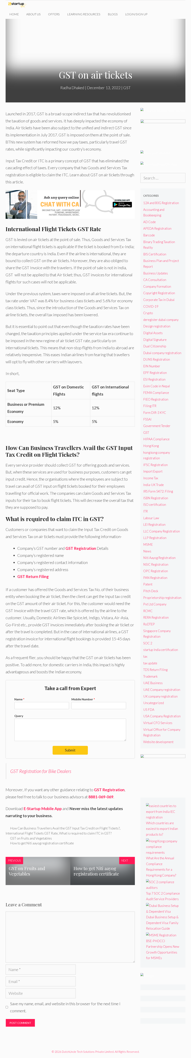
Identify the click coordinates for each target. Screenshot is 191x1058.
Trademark (150, 676)
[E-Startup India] (18, 5)
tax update (150, 663)
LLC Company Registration (161, 531)
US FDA (148, 710)
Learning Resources (83, 14)
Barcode (149, 235)
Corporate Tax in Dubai (159, 300)
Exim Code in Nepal (156, 386)
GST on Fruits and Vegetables (31, 838)
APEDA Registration (157, 228)
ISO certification (154, 505)
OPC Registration (155, 571)
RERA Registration (156, 617)
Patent (147, 584)
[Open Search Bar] (157, 14)
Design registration (156, 326)
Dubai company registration (162, 353)
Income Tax (150, 478)
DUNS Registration (156, 359)
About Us (33, 14)
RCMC (148, 611)
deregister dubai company (161, 320)
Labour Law (151, 518)
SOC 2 (147, 643)
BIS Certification (154, 254)
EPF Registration (155, 373)
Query (18, 716)
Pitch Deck (150, 591)
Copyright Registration (159, 293)
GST (127, 87)
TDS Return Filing (155, 670)
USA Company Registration (162, 716)
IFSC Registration (155, 465)
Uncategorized (153, 703)
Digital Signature (155, 340)
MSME (148, 544)
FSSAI (147, 419)
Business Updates (155, 273)
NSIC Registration (155, 564)
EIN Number (151, 366)
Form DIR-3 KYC (154, 413)
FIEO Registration (155, 399)
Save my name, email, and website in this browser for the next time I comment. (65, 1007)
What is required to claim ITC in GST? (85, 833)
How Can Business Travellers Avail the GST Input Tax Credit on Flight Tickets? (65, 828)
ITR (145, 511)
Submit (70, 750)
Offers (54, 14)
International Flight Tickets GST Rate (32, 833)
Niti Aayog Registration (159, 558)
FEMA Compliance (156, 393)
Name (19, 699)
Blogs (113, 14)
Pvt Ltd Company (154, 604)
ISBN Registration (155, 498)
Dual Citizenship (154, 346)
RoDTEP (149, 624)
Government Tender (156, 426)
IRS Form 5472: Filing (158, 491)
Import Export (152, 471)
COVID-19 (150, 306)
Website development (158, 742)
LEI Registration (154, 524)
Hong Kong (151, 446)
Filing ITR (149, 406)
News (147, 551)
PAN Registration (155, 578)
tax (145, 656)
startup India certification (160, 650)
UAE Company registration (161, 690)
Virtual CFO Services (157, 723)
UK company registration (160, 696)
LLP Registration (154, 538)
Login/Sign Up (136, 14)
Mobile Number (83, 699)
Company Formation (157, 286)
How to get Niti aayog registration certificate (42, 843)
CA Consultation (154, 280)
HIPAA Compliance (156, 439)
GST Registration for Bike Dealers (40, 771)
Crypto (148, 313)
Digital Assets (153, 333)
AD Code (149, 222)
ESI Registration (154, 379)
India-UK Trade (153, 485)
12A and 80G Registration (161, 203)
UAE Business (153, 683)
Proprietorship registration (162, 598)
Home (14, 14)
